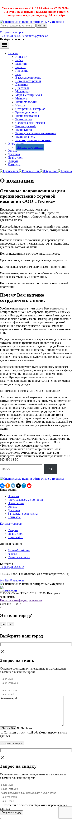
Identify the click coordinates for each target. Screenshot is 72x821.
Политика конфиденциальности (21, 600)
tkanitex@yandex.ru (37, 35)
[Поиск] (50, 469)
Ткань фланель (25, 136)
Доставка (14, 154)
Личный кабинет (19, 550)
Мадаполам (22, 91)
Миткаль (21, 98)
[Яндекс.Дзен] (18, 485)
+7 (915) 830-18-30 (12, 35)
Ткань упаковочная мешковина (35, 133)
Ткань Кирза (23, 129)
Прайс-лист (15, 157)
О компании (16, 503)
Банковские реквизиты (23, 513)
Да (3, 624)
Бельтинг (21, 63)
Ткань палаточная (27, 115)
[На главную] (32, 21)
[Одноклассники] (7, 485)
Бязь (18, 74)
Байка (19, 60)
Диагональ (22, 88)
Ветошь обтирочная (28, 81)
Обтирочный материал (30, 108)
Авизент (20, 56)
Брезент (20, 67)
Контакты (14, 164)
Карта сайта (15, 537)
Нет (10, 624)
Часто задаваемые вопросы (25, 499)
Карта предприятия (30, 147)
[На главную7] (32, 478)
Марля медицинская (28, 95)
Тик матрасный (25, 126)
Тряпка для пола (26, 112)
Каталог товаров (11, 523)
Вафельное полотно (28, 77)
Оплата (12, 150)
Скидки (13, 161)
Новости (13, 496)
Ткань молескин (26, 102)
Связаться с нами (19, 557)
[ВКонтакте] (2, 485)
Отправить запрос (12, 32)
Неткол (20, 105)
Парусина (21, 70)
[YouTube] (29, 485)
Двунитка (21, 84)
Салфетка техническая (30, 122)
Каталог (13, 53)
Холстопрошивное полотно (33, 140)
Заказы (12, 553)
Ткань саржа (23, 119)
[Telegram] (13, 485)
